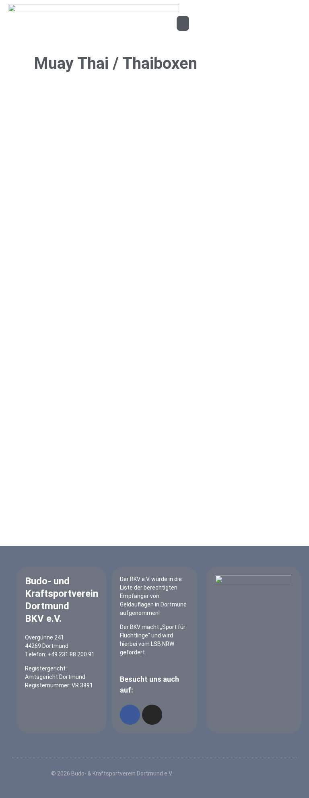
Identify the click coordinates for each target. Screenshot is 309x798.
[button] (183, 23)
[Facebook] (130, 715)
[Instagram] (152, 715)
